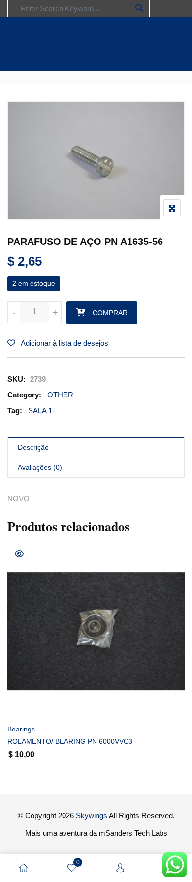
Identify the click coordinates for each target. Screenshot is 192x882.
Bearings (21, 729)
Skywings (91, 815)
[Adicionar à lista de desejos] (26, 704)
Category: (24, 395)
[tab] (96, 447)
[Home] (23, 868)
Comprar (110, 313)
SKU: (16, 379)
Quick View (19, 554)
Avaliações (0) (40, 467)
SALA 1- (41, 410)
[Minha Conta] (120, 868)
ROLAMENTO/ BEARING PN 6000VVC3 (69, 741)
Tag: (14, 410)
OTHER (60, 395)
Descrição (33, 447)
